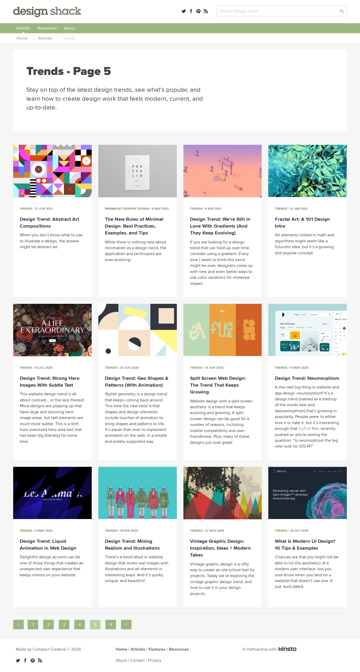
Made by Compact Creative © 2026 (48, 649)
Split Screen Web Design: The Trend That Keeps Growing (218, 385)
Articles (23, 28)
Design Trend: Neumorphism (307, 378)
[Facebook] (191, 11)
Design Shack (47, 12)
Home (121, 649)
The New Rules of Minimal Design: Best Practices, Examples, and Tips (134, 226)
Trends (26, 209)
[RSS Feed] (206, 11)
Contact (137, 660)
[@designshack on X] (18, 660)
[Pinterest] (198, 11)
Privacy (154, 660)
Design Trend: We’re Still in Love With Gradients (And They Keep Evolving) (220, 226)
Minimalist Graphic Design (127, 209)
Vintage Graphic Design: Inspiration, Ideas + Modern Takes (220, 548)
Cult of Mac (308, 428)
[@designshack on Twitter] (184, 11)
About (69, 28)
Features (157, 649)
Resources (47, 28)
